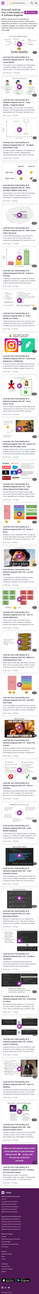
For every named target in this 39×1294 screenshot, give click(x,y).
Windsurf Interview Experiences (10, 1226)
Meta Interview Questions (9, 1204)
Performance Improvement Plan (10, 1239)
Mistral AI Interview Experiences (10, 1229)
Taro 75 (3, 1199)
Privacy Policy (5, 1266)
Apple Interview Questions (9, 1209)
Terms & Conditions (7, 1269)
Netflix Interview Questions (9, 1211)
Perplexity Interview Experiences (11, 1224)
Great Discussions (6, 1254)
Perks (3, 1256)
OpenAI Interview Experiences (10, 1219)
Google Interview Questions (9, 1201)
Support (3, 1271)
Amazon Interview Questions (9, 1206)
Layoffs (3, 1236)
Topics (3, 1259)
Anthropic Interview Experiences (11, 1221)
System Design (5, 1241)
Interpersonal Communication (10, 1244)
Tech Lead (4, 1246)
